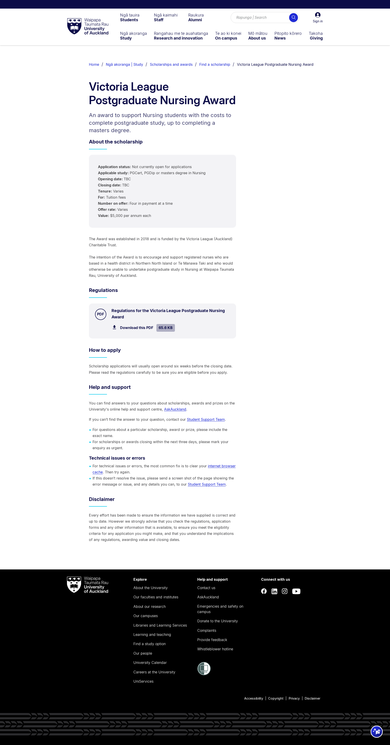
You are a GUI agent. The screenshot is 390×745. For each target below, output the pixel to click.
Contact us (206, 587)
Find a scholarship (214, 64)
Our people (142, 653)
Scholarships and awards (171, 64)
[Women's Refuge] (204, 674)
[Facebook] (264, 591)
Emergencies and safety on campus (220, 609)
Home (94, 64)
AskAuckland (175, 409)
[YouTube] (296, 591)
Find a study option (149, 644)
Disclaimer (312, 698)
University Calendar (150, 662)
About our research (149, 606)
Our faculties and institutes (155, 597)
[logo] (87, 27)
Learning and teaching (152, 634)
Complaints (206, 630)
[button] (318, 17)
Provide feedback (212, 639)
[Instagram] (285, 591)
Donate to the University (217, 621)
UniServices (143, 681)
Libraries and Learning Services (160, 625)
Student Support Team (206, 419)
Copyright (275, 698)
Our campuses (145, 615)
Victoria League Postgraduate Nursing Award (275, 64)
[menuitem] (129, 17)
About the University (150, 587)
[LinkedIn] (274, 591)
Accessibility (253, 698)
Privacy (294, 698)
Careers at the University (154, 672)
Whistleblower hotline (215, 649)
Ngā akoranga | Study (124, 64)
